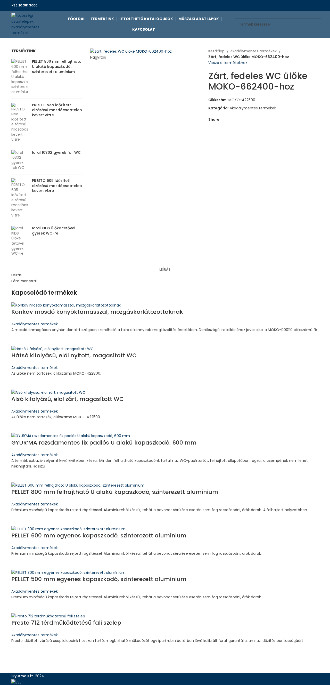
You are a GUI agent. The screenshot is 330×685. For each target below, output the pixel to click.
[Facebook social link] (298, 5)
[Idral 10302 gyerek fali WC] (19, 160)
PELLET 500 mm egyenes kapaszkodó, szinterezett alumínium (98, 579)
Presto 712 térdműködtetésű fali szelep (66, 623)
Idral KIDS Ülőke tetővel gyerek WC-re (53, 231)
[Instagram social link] (310, 5)
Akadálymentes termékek (254, 51)
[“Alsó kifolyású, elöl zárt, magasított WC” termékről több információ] (17, 426)
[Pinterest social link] (237, 119)
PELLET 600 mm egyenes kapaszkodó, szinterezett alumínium (98, 535)
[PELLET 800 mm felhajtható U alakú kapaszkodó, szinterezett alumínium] (19, 76)
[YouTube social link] (316, 5)
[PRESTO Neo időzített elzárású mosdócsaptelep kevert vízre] (19, 122)
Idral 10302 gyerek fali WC (56, 152)
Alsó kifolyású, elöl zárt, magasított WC (67, 399)
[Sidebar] (6, 678)
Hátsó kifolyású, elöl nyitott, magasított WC (74, 355)
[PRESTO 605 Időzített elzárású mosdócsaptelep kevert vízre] (19, 198)
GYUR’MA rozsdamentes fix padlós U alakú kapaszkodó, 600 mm (103, 443)
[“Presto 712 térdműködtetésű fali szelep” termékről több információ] (17, 650)
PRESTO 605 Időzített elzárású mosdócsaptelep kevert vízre (57, 185)
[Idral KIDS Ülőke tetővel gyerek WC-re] (19, 241)
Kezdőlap (217, 51)
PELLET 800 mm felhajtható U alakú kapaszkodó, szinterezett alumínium (56, 66)
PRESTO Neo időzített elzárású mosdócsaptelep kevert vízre (57, 110)
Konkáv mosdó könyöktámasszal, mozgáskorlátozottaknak (97, 312)
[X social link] (304, 5)
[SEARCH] (315, 24)
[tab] (165, 269)
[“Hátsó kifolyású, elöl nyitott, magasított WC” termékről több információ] (17, 382)
